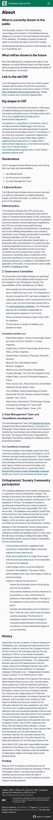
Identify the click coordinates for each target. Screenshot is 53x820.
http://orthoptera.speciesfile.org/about (17, 795)
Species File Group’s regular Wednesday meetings (25, 471)
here (29, 126)
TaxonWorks (22, 807)
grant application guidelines (22, 306)
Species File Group (41, 423)
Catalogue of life (20, 266)
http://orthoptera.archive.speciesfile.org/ (21, 92)
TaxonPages (43, 807)
